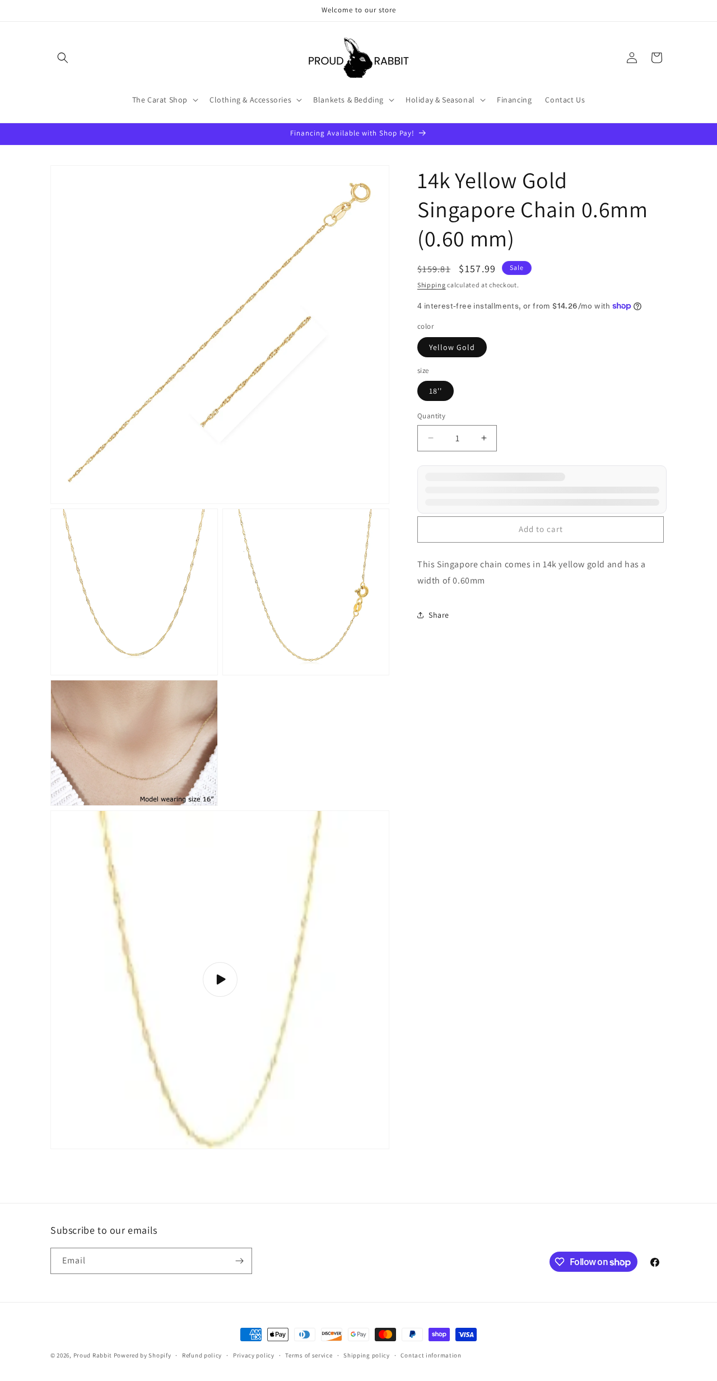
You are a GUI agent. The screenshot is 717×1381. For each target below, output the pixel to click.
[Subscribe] (239, 1261)
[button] (62, 57)
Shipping (431, 285)
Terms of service (308, 1355)
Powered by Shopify (142, 1355)
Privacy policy (253, 1355)
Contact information (431, 1355)
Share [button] (439, 615)
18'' (435, 391)
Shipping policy (366, 1355)
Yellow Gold (452, 347)
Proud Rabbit (92, 1355)
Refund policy (202, 1355)
